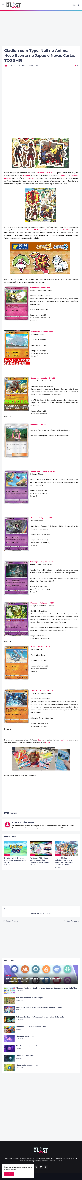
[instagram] (46, 1167)
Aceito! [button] (9, 1174)
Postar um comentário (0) (41, 913)
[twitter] (41, 1167)
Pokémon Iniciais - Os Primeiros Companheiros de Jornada (40, 1017)
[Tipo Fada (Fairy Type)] (9, 1038)
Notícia (14, 813)
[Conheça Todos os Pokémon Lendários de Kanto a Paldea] (9, 1009)
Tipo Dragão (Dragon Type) (27, 1065)
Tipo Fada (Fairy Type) (25, 1036)
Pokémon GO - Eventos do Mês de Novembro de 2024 (15, 860)
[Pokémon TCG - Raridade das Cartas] (9, 1029)
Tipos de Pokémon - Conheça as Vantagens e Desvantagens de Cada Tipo (46, 988)
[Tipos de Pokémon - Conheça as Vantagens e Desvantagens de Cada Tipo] (9, 990)
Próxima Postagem (71, 921)
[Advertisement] (41, 28)
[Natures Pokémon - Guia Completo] (9, 1000)
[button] (3, 5)
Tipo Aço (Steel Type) (25, 1055)
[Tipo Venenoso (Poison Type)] (9, 1048)
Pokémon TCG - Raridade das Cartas (31, 1027)
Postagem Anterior (10, 921)
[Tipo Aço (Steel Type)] (9, 1058)
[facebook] (36, 1167)
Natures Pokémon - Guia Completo (30, 998)
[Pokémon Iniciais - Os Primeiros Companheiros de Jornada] (9, 1019)
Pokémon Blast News (23, 822)
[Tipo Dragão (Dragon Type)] (9, 1067)
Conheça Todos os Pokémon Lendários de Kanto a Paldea (39, 1007)
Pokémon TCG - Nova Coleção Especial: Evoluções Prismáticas (39, 860)
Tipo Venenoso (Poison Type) (28, 1046)
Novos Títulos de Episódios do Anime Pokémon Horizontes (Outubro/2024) (64, 861)
